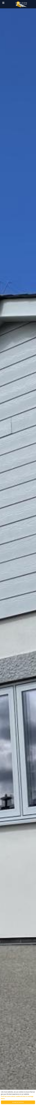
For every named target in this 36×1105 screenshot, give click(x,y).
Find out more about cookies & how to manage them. (17, 1097)
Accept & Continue (18, 1102)
